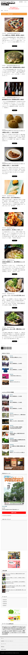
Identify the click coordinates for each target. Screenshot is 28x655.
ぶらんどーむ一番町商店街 (12, 626)
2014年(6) (4, 605)
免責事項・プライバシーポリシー (7, 641)
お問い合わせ (3, 649)
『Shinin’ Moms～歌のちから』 (16, 375)
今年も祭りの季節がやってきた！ (16, 357)
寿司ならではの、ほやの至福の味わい (11, 197)
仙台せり (15, 631)
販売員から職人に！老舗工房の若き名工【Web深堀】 (17, 434)
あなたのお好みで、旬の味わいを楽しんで (12, 229)
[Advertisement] (14, 536)
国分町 (21, 629)
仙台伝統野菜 (5, 633)
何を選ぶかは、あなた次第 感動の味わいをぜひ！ (13, 329)
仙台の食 (14, 130)
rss (20, 2)
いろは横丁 (4, 630)
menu (25, 1)
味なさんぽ (18, 33)
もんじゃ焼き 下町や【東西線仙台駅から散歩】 (13, 67)
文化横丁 (11, 630)
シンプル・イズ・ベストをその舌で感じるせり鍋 (13, 296)
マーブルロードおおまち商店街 (12, 629)
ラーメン (24, 629)
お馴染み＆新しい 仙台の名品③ (10, 165)
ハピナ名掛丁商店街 (13, 632)
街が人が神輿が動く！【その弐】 (16, 408)
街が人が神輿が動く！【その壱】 (16, 363)
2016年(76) (5, 601)
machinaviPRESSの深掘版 (11, 33)
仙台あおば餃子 (19, 626)
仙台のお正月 (4, 626)
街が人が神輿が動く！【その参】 (16, 402)
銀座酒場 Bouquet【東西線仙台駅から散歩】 (13, 99)
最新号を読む (14, 512)
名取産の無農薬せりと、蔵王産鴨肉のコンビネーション (13, 262)
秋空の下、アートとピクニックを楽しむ (17, 452)
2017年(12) (5, 599)
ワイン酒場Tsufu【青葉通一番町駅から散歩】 (13, 35)
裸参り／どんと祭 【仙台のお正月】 (17, 420)
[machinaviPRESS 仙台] (8, 3)
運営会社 (2, 646)
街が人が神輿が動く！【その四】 (16, 369)
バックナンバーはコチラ (7, 515)
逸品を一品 (23, 130)
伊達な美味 (22, 627)
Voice (12, 130)
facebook (22, 2)
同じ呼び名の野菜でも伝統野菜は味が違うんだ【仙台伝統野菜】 (17, 440)
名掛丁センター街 (16, 627)
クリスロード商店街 (21, 632)
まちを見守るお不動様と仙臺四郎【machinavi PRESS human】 (16, 428)
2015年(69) (5, 603)
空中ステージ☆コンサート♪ (15, 381)
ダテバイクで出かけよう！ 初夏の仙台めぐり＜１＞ (17, 415)
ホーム (2, 638)
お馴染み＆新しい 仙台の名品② (10, 132)
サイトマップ (3, 643)
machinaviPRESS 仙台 (9, 652)
